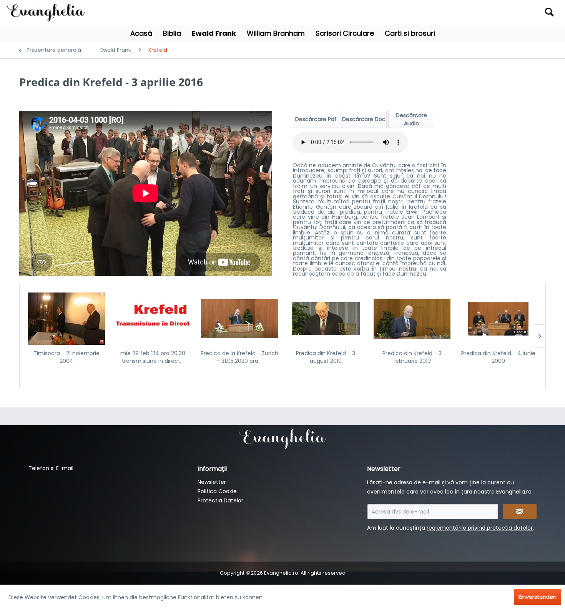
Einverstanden (537, 597)
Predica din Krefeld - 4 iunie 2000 (498, 357)
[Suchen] (549, 12)
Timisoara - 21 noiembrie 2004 (66, 357)
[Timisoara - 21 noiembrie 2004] (66, 319)
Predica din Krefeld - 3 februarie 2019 (412, 357)
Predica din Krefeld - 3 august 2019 (325, 357)
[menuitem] (489, 12)
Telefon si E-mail (50, 468)
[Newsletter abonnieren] (520, 511)
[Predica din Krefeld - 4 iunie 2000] (498, 319)
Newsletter (212, 482)
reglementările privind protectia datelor (480, 528)
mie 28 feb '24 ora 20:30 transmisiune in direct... (152, 357)
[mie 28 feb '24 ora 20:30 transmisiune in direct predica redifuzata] (153, 319)
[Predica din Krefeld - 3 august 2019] (325, 319)
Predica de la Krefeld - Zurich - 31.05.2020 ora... (239, 357)
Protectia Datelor (220, 500)
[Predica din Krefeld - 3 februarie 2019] (412, 319)
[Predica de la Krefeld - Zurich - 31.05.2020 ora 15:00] (239, 319)
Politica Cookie (217, 491)
